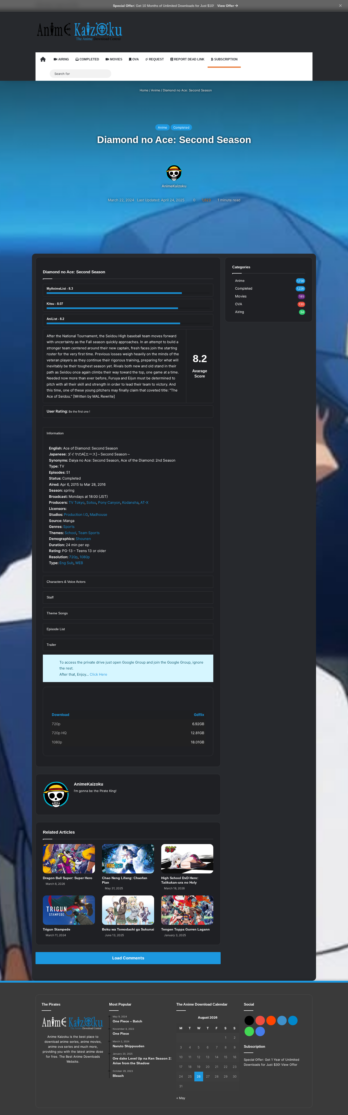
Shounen (83, 538)
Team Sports (89, 533)
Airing (63, 59)
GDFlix (55, 694)
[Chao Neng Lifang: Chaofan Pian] (128, 858)
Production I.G (76, 514)
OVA (135, 59)
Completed (89, 59)
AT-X (144, 502)
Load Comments (128, 958)
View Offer (226, 6)
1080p (85, 557)
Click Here (98, 674)
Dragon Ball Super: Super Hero (67, 878)
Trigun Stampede (56, 929)
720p (73, 557)
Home (143, 90)
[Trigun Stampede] (69, 910)
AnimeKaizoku (174, 186)
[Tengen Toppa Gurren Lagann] (187, 910)
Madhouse (98, 514)
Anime (155, 90)
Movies (115, 59)
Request (156, 59)
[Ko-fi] (260, 1031)
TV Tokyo (77, 502)
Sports (69, 526)
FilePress (84, 694)
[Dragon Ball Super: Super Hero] (69, 858)
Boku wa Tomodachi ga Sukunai (128, 929)
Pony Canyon (109, 502)
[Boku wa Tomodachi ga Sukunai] (128, 910)
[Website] (77, 798)
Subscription (225, 59)
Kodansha (130, 502)
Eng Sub (66, 563)
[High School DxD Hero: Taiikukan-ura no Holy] (187, 858)
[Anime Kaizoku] (79, 31)
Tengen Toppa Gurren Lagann (185, 929)
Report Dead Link (188, 59)
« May (180, 1098)
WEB (79, 563)
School (70, 533)
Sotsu (91, 502)
